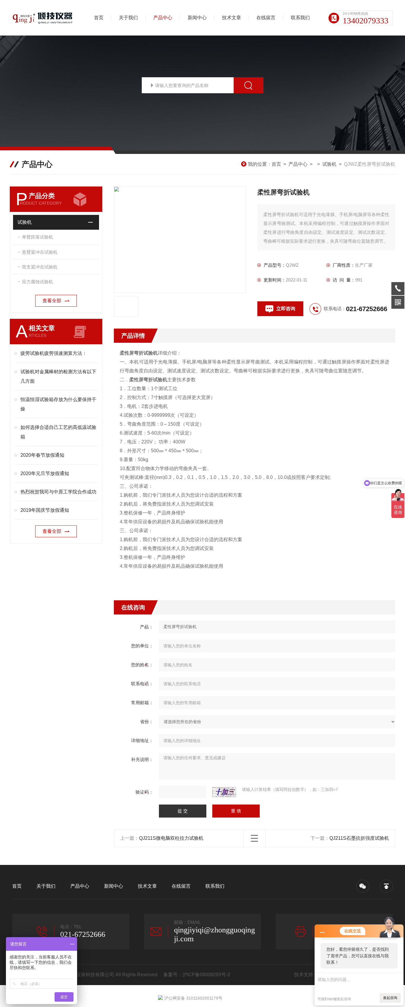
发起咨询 (390, 998)
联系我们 (300, 17)
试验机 (329, 164)
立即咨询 (285, 308)
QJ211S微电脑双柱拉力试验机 (171, 838)
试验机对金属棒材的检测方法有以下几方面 (58, 376)
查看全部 (51, 300)
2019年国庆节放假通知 (44, 510)
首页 (98, 17)
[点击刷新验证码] (224, 792)
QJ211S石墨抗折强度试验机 (359, 838)
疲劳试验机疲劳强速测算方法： (53, 353)
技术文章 (231, 17)
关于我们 (128, 17)
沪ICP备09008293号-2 (206, 974)
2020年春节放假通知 (42, 455)
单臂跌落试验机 (37, 236)
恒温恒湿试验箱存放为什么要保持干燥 (58, 404)
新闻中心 (197, 17)
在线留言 (265, 17)
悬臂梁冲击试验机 (40, 252)
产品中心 (162, 17)
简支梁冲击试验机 (40, 266)
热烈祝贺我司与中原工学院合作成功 (58, 491)
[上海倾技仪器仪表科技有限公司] (43, 17)
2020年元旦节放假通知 (44, 473)
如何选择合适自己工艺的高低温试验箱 (58, 432)
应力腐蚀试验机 (37, 281)
